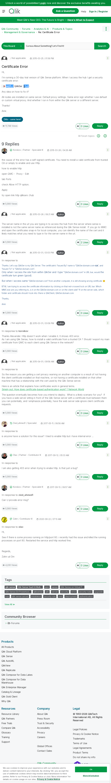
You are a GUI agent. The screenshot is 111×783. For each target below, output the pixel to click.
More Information (91, 775)
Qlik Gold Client (9, 696)
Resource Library (10, 714)
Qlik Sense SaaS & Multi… (30, 587)
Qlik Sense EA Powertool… (18, 592)
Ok (91, 769)
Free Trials (6, 723)
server (55, 592)
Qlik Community (10, 28)
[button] (108, 58)
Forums (26, 28)
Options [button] (106, 29)
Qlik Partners (8, 718)
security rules (85, 592)
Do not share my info (84, 757)
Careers (41, 737)
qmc (47, 587)
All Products (7, 646)
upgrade (99, 592)
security (64, 592)
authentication (86, 596)
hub (7, 596)
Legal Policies (80, 729)
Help (83, 11)
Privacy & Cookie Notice (86, 734)
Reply (100, 125)
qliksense (38, 592)
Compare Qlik (8, 727)
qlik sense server (20, 596)
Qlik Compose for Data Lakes (17, 674)
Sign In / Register (98, 11)
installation (36, 596)
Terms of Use (80, 743)
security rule (50, 596)
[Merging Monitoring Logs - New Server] (100, 135)
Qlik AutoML (7, 660)
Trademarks (79, 738)
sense (55, 587)
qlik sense (10, 587)
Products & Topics (62, 28)
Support (5, 741)
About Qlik (42, 714)
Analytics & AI (41, 28)
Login (43, 3)
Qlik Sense (7, 656)
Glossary (6, 732)
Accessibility (43, 727)
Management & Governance (19, 32)
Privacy (41, 732)
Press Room (43, 718)
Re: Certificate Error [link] (49, 32)
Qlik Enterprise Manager (13, 687)
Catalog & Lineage (11, 691)
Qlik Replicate (8, 670)
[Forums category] (6, 623)
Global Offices (44, 746)
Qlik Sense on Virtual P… (72, 587)
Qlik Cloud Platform (11, 651)
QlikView (5, 665)
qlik (47, 592)
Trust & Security (45, 723)
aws (60, 596)
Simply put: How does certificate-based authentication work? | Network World (43, 389)
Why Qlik (6, 701)
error (73, 592)
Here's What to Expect (80, 19)
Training (5, 737)
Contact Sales (44, 750)
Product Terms (80, 752)
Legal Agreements (82, 747)
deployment (71, 596)
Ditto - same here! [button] (12, 119)
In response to (10, 260)
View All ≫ (10, 604)
